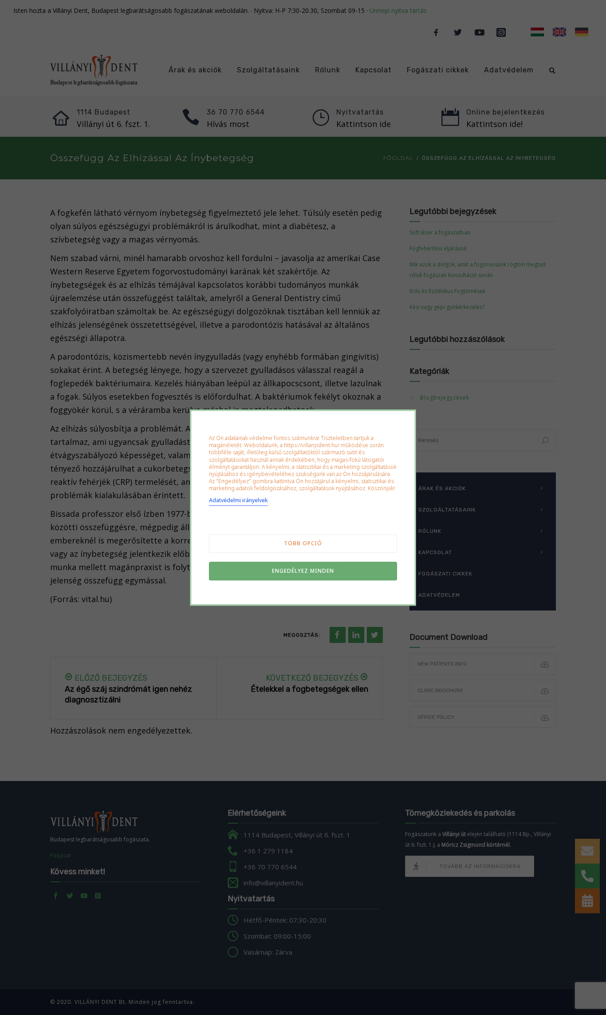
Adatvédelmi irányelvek (238, 500)
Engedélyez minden (303, 571)
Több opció (303, 543)
